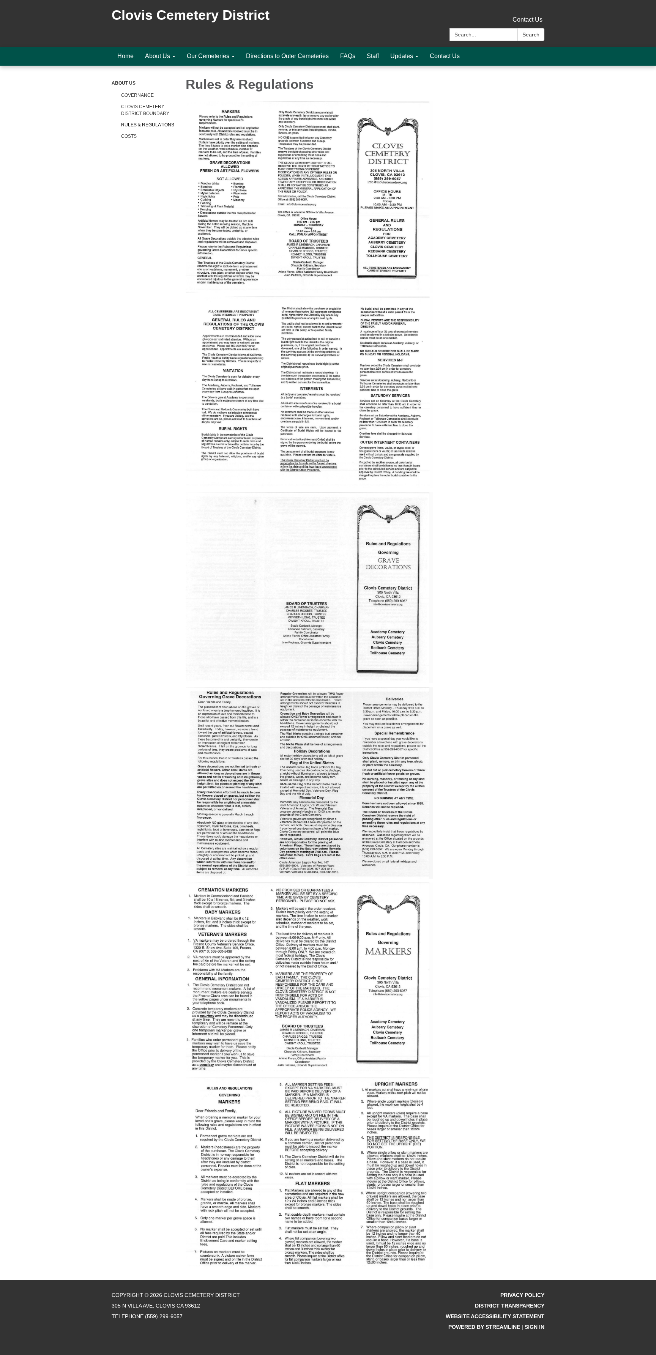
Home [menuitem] (125, 56)
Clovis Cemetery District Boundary (145, 110)
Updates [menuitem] (401, 56)
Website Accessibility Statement (495, 1316)
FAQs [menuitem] (347, 56)
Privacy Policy (522, 1295)
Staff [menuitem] (373, 56)
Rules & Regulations (147, 125)
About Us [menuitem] (157, 56)
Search (530, 35)
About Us (124, 83)
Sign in (534, 1327)
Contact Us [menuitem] (445, 56)
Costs (129, 136)
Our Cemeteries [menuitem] (208, 56)
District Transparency (509, 1306)
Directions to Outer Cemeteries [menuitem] (287, 56)
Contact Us (527, 19)
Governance (137, 95)
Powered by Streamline (484, 1327)
